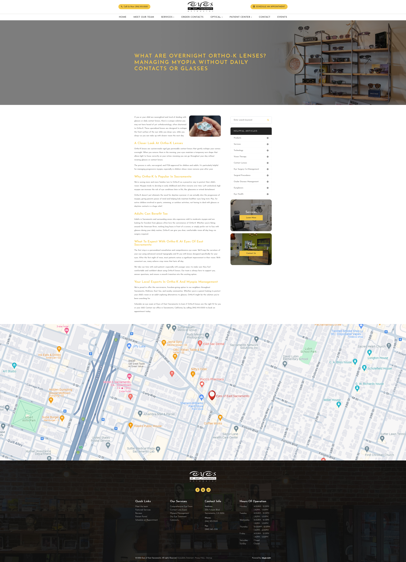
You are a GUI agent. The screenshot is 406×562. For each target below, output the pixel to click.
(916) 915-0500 (211, 521)
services (237, 144)
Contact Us (251, 253)
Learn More (251, 218)
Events (282, 17)
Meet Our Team (144, 17)
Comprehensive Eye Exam (181, 507)
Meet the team (141, 507)
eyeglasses (238, 188)
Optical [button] (216, 17)
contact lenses (240, 163)
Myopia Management (179, 513)
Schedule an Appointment (146, 520)
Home (122, 17)
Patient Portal (141, 517)
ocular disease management (246, 182)
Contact (264, 17)
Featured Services (143, 510)
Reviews (138, 513)
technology (238, 150)
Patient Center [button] (240, 17)
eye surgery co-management (246, 169)
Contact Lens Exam (178, 510)
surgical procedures (242, 175)
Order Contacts (192, 17)
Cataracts (174, 520)
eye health (238, 194)
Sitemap (209, 558)
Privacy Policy (200, 558)
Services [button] (166, 17)
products (237, 138)
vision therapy (240, 157)
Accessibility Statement (185, 558)
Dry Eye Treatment (178, 517)
